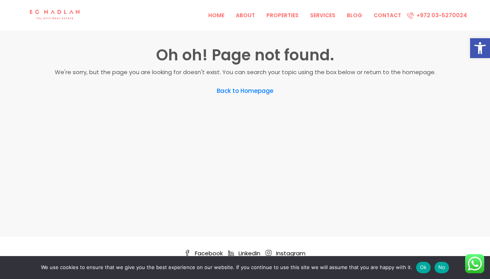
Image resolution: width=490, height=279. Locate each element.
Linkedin (249, 253)
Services (322, 15)
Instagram (289, 253)
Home (216, 15)
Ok (423, 267)
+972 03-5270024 (441, 15)
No (442, 267)
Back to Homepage (245, 91)
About (245, 15)
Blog (354, 15)
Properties (282, 15)
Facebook (208, 253)
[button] (480, 48)
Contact (387, 15)
